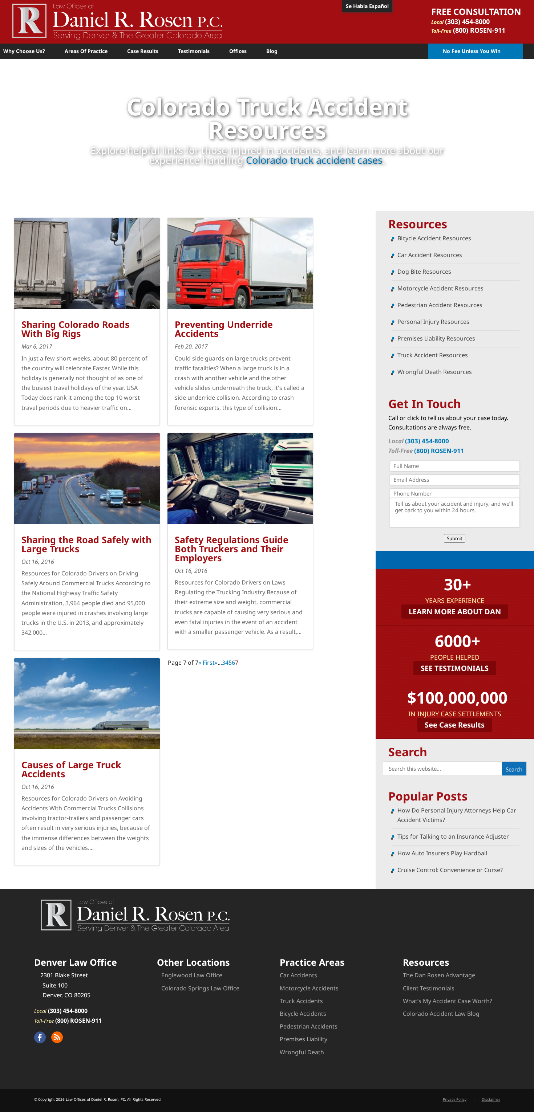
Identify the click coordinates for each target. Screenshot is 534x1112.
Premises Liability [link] (303, 1039)
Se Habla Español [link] (367, 6)
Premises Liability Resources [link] (436, 338)
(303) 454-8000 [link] (467, 21)
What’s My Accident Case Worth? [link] (447, 1001)
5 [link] (230, 663)
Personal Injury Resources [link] (433, 322)
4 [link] (226, 663)
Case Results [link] (142, 51)
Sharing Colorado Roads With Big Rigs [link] (75, 328)
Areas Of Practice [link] (86, 51)
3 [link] (223, 663)
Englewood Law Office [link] (191, 975)
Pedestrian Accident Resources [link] (439, 305)
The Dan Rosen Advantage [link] (439, 975)
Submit (454, 538)
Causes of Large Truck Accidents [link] (71, 769)
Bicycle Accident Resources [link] (434, 238)
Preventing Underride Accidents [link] (224, 328)
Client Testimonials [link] (428, 988)
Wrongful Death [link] (302, 1052)
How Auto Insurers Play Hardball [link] (442, 853)
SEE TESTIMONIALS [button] (455, 668)
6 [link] (233, 663)
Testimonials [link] (194, 51)
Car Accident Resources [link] (429, 255)
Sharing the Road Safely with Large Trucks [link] (86, 544)
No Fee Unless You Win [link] (472, 51)
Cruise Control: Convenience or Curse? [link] (450, 870)
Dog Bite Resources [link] (424, 272)
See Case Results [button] (455, 725)
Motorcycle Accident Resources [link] (440, 288)
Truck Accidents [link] (301, 1001)
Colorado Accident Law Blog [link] (441, 1014)
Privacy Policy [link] (454, 1099)
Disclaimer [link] (491, 1099)
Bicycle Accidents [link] (303, 1014)
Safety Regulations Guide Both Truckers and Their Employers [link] (231, 548)
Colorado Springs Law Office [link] (200, 988)
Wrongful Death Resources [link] (434, 372)
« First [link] (206, 663)
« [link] (216, 663)
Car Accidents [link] (298, 975)
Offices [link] (238, 51)
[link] (117, 21)
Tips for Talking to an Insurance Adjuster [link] (453, 836)
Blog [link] (272, 51)
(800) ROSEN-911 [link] (479, 30)
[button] (514, 768)
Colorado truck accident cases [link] (314, 160)
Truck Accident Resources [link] (432, 355)
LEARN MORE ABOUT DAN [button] (455, 611)
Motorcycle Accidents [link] (309, 988)
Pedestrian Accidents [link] (308, 1026)
